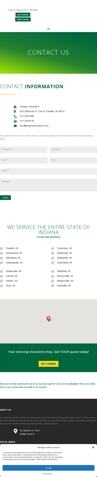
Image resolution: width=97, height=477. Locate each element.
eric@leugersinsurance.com (34, 125)
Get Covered (48, 363)
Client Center (23, 19)
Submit (5, 198)
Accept (48, 468)
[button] (93, 447)
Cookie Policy (47, 473)
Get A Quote (23, 14)
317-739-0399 (27, 116)
